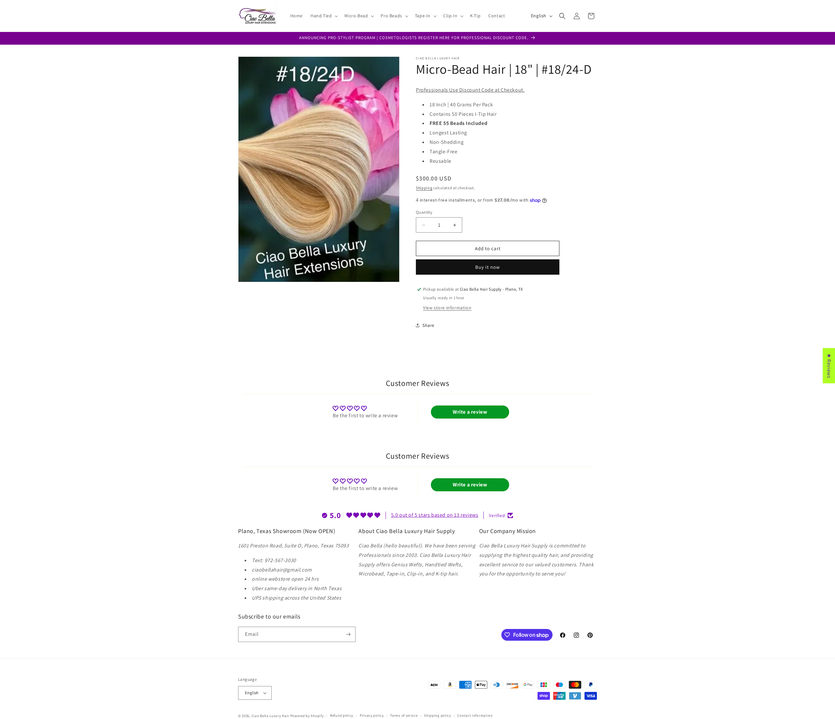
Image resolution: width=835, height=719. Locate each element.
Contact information (475, 715)
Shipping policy (437, 715)
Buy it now (487, 267)
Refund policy (341, 715)
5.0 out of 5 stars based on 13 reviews (434, 515)
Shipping (424, 187)
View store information (447, 308)
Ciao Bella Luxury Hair (270, 715)
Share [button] (428, 325)
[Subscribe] (348, 634)
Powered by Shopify (307, 715)
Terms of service (404, 715)
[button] (324, 16)
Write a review (470, 411)
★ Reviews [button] (829, 365)
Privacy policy (372, 715)
